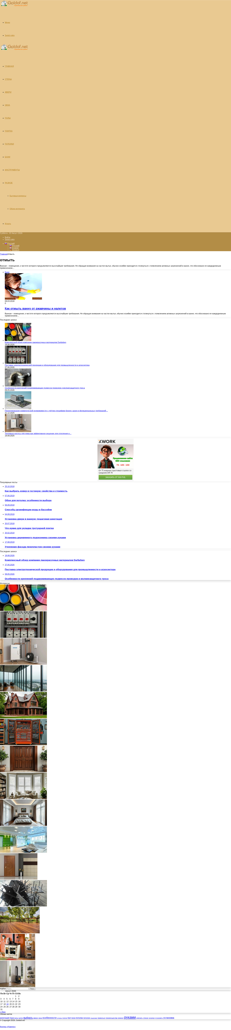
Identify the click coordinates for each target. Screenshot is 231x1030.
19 (7, 1004)
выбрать (28, 1017)
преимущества (111, 1018)
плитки (64, 1018)
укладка (152, 1018)
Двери (8, 92)
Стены (8, 79)
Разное (9, 183)
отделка (59, 1018)
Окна (7, 105)
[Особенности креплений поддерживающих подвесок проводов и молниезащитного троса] (18, 386)
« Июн (3, 1012)
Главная (3, 254)
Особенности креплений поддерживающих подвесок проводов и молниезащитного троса (45, 388)
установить (159, 1018)
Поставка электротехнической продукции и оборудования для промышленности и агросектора (47, 365)
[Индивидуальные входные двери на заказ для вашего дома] (18, 879)
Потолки (9, 144)
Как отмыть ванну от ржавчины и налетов (35, 308)
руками (130, 1017)
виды (16, 1018)
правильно (101, 1018)
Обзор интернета (17, 209)
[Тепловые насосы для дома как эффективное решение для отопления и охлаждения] (18, 431)
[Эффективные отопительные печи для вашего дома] (17, 986)
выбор (21, 1018)
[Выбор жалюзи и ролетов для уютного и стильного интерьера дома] (23, 798)
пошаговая (93, 1018)
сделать (139, 1018)
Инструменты (12, 170)
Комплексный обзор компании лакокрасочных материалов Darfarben (35, 342)
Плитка (9, 131)
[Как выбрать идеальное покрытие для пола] (20, 933)
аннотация (5, 1018)
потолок (86, 1018)
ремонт (121, 1018)
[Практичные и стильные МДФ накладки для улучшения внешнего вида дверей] (23, 771)
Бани (7, 157)
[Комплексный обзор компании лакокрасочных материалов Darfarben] (18, 340)
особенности (49, 1017)
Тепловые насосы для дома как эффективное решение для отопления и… (38, 434)
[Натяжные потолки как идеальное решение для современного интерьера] (23, 852)
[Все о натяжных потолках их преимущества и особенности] (23, 825)
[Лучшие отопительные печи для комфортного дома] (17, 960)
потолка (79, 1018)
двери (35, 1018)
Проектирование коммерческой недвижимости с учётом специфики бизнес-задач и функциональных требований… (56, 411)
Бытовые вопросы (18, 196)
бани (12, 1018)
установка (168, 1017)
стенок (145, 1018)
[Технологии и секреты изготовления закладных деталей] (23, 906)
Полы (8, 118)
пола (73, 1018)
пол (69, 1018)
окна (40, 1018)
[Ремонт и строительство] (14, 8)
